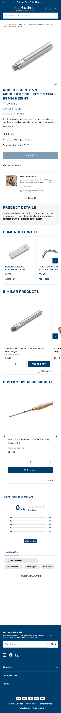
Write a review (30, 541)
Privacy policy (31, 704)
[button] (56, 8)
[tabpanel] (30, 583)
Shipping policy (38, 708)
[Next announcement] (57, 2)
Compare (12, 103)
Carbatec (19, 704)
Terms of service (45, 704)
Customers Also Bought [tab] (27, 382)
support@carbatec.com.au (33, 191)
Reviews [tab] (11, 552)
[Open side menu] (5, 8)
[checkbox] (48, 566)
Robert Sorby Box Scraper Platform (15, 268)
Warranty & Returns (12, 165)
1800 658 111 (28, 186)
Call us (32, 198)
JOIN (53, 644)
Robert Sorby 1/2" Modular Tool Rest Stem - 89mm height (24, 350)
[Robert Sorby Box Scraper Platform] (19, 251)
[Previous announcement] (4, 2)
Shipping (17, 139)
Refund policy (24, 708)
